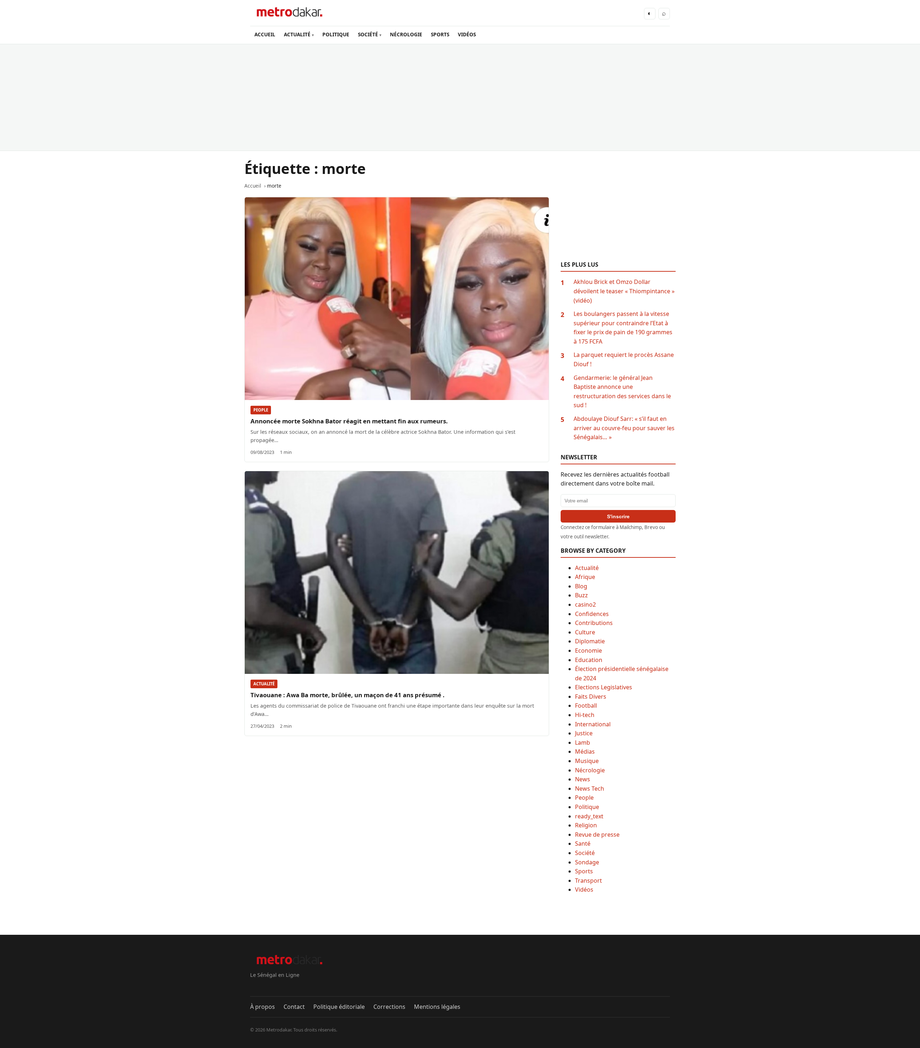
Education (588, 660)
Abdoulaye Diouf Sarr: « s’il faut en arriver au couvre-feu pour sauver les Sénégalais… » (624, 428)
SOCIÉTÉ (368, 34)
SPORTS (440, 34)
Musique (587, 761)
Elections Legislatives (603, 687)
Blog (581, 586)
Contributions (594, 623)
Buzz (581, 595)
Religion (586, 825)
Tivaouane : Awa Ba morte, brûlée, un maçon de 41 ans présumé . (347, 695)
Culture (585, 632)
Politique (587, 807)
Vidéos (584, 889)
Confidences (592, 614)
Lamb (582, 742)
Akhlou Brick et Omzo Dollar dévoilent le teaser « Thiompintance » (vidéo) (624, 291)
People (260, 410)
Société (585, 853)
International (593, 724)
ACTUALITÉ (297, 34)
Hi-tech (584, 715)
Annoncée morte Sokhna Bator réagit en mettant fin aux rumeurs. (349, 421)
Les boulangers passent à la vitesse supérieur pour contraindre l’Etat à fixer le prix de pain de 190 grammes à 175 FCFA (623, 327)
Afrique (585, 577)
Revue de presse (597, 834)
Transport (588, 880)
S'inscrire (618, 516)
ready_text (589, 816)
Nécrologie (590, 770)
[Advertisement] (460, 97)
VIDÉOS (467, 34)
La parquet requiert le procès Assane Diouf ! (624, 359)
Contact (294, 1007)
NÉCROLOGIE (406, 34)
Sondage (587, 862)
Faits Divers (590, 696)
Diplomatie (590, 641)
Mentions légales (437, 1007)
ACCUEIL (264, 34)
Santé (582, 843)
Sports (584, 871)
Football (586, 705)
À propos (262, 1007)
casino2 (585, 604)
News (582, 779)
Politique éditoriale (339, 1007)
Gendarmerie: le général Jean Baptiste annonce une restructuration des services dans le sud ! (622, 391)
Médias (585, 751)
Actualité (264, 683)
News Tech (589, 788)
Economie (588, 650)
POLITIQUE (335, 34)
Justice (584, 733)
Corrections (389, 1007)
